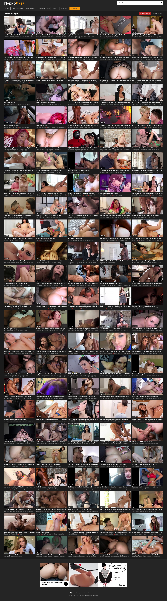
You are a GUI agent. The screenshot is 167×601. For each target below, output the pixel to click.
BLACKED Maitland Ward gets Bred (47, 487)
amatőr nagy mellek (55, 330)
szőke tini (6, 353)
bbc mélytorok (55, 217)
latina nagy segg (41, 556)
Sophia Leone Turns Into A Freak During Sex (17, 306)
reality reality (54, 353)
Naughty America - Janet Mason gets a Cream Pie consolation (83, 261)
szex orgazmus (72, 59)
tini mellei (39, 376)
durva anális (58, 127)
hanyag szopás (112, 489)
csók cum (116, 195)
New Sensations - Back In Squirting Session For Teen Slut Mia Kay (115, 396)
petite (87, 59)
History (55, 8)
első (72, 172)
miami (148, 489)
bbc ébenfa (25, 127)
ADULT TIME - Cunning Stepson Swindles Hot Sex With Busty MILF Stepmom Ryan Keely (147, 125)
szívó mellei (150, 556)
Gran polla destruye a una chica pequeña (113, 555)
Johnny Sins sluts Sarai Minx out (46, 238)
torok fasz (144, 149)
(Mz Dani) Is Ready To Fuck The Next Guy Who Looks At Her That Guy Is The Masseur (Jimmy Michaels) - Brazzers (147, 35)
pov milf (117, 308)
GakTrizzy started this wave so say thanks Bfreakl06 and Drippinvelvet (147, 487)
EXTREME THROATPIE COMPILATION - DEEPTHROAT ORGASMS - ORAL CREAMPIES (115, 374)
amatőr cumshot (43, 330)
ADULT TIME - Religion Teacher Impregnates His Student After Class (147, 102)
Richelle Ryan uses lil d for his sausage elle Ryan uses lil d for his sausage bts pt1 (115, 532)
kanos (20, 556)
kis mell (85, 398)
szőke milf (41, 217)
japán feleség (54, 511)
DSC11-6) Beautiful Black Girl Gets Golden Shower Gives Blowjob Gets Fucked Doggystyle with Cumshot (115, 261)
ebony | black (151, 149)
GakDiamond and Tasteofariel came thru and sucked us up (83, 487)
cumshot (6, 37)
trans (85, 217)
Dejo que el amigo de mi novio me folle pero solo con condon (51, 306)
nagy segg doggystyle (146, 82)
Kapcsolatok (88, 593)
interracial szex (136, 104)
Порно (9, 3)
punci (92, 37)
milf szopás (13, 37)
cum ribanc (62, 511)
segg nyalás (71, 263)
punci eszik (142, 172)
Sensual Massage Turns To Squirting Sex (145, 374)
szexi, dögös (20, 421)
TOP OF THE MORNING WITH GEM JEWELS (49, 193)
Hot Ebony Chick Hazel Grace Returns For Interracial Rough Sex (147, 148)
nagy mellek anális (157, 59)
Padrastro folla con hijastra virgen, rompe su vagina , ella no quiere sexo (19, 57)
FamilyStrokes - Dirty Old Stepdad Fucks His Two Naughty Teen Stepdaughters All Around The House (147, 193)
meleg (84, 330)
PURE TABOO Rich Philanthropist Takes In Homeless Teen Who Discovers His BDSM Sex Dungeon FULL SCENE (51, 351)
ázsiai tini (126, 443)
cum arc (119, 398)
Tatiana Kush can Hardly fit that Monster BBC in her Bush (51, 283)
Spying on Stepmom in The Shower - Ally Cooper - (115, 306)
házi (22, 466)
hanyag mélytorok (92, 330)
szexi (110, 104)
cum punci (125, 398)
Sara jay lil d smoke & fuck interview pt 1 (48, 215)
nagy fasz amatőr (87, 511)
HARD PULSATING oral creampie (142, 442)
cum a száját (152, 217)
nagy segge (24, 149)
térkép (130, 127)
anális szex (7, 489)
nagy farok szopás (111, 240)
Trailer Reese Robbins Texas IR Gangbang (145, 215)
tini (37, 217)
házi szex (141, 59)
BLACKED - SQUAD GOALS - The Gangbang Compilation (19, 80)
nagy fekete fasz (81, 240)
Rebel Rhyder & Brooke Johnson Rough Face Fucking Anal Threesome (19, 442)
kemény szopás (105, 353)
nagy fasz (26, 172)
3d (4, 104)
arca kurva (44, 82)
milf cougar (111, 511)
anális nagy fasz (105, 82)
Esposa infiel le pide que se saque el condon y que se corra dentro (83, 57)
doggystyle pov (118, 353)
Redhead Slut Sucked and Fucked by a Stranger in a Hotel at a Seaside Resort (51, 329)
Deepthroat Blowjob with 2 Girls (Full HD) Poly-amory (51, 80)
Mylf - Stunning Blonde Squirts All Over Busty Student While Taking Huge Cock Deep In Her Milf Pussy (83, 35)
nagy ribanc (152, 511)
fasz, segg (28, 443)
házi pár (13, 149)
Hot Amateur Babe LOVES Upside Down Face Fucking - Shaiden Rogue (19, 170)
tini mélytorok (136, 195)
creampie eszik (145, 195)
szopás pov (81, 556)
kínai (92, 149)
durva (112, 82)
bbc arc (125, 466)
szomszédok (8, 127)
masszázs (148, 59)
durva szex (54, 37)
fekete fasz (93, 240)
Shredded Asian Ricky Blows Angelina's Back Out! (115, 442)
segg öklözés (8, 285)
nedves (102, 489)
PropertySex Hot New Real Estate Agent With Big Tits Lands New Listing (115, 102)
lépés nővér (109, 37)
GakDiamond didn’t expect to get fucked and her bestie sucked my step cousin (83, 329)
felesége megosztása (42, 511)
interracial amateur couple (147, 376)
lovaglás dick (86, 127)
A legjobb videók (18, 8)
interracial (71, 149)
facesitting (83, 466)
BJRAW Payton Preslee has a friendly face (49, 170)
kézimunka (20, 37)
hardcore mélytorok (138, 330)
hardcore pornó (104, 217)
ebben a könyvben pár (111, 127)
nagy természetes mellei (66, 195)
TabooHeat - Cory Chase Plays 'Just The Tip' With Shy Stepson (19, 193)
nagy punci (159, 37)
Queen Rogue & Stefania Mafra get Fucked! (113, 464)
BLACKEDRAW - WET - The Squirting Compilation (115, 57)
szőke (5, 82)
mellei (159, 104)
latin (5, 217)
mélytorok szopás (30, 37)
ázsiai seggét (58, 376)
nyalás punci (161, 353)
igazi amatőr (17, 511)
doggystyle (135, 82)
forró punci (135, 376)
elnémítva (55, 263)
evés (21, 240)
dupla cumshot (96, 104)
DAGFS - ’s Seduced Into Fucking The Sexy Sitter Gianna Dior (83, 351)
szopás (9, 59)
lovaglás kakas (24, 82)
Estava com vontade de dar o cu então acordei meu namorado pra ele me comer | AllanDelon (147, 57)
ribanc (130, 217)
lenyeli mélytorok (142, 217)
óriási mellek (151, 37)
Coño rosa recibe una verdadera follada (48, 148)
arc (69, 104)
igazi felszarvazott (110, 556)
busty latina (10, 217)
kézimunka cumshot (89, 353)
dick (126, 240)
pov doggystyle (17, 308)
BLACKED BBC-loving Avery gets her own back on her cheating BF (51, 419)
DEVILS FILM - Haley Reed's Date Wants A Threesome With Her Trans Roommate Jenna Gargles (83, 102)
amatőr (91, 59)
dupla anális (157, 263)
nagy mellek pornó (115, 217)
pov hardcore (128, 353)
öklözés (27, 285)
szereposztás (86, 443)
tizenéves (118, 82)
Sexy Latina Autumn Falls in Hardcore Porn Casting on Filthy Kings (19, 374)
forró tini (112, 443)
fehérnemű (143, 421)
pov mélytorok (20, 285)
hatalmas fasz (47, 195)
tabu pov (146, 534)
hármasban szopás (76, 104)
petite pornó (160, 376)
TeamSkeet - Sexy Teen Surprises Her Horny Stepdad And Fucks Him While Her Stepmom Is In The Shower (19, 351)
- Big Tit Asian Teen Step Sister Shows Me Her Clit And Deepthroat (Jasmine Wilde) (51, 374)
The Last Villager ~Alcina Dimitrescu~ (144, 306)
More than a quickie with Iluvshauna (15, 419)
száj (59, 263)
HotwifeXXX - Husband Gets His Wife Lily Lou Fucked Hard (147, 170)
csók (161, 127)
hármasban (135, 511)
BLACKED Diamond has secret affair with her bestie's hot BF (83, 125)
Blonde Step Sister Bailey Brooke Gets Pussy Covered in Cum (115, 35)
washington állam (93, 489)
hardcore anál (40, 263)
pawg (151, 534)
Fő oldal (7, 8)
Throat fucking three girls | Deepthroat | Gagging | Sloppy (83, 306)
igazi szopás (16, 59)
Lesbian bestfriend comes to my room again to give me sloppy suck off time (51, 396)
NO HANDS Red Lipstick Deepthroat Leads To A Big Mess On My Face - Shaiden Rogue (83, 419)
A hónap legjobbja (44, 8)
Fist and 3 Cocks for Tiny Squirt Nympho (144, 464)
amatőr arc (79, 421)
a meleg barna (72, 127)
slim (69, 172)
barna (11, 240)
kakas (84, 285)
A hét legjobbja (30, 8)
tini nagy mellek (137, 285)
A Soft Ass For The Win (75, 238)
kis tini (44, 353)
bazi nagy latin (18, 217)
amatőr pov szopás (22, 263)
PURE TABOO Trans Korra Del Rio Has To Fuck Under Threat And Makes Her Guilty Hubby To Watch (83, 215)
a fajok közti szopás (106, 149)
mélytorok (9, 104)
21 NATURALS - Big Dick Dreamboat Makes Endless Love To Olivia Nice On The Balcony (147, 80)
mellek (16, 534)
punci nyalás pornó (30, 489)
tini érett (79, 353)
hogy (82, 217)
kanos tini (157, 556)
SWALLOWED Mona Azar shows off (79, 374)
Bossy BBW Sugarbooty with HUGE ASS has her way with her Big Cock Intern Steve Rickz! (51, 57)
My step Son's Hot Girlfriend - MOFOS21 (112, 283)
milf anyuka (110, 308)
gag (82, 308)
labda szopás (151, 421)
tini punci (38, 353)
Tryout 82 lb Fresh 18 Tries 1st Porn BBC (48, 464)
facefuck (19, 172)
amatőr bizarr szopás (158, 240)
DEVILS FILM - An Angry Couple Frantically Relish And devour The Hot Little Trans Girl (19, 238)
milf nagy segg (75, 37)
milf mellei (135, 127)
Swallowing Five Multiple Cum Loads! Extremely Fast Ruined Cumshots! (83, 283)
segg (57, 59)
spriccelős (113, 398)
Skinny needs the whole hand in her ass (16, 283)
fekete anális (136, 263)
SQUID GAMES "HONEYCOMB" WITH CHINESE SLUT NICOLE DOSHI (83, 148)
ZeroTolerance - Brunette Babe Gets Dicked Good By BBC (83, 396)
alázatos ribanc (76, 511)
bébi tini (70, 421)
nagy (104, 37)
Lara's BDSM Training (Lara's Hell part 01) (49, 261)
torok (37, 37)
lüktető (144, 443)
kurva (69, 511)
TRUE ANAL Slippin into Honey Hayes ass (145, 396)
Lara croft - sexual (9, 102)
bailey (116, 37)
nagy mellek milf (19, 195)
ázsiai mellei (146, 104)
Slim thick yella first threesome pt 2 (79, 170)
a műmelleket (91, 263)
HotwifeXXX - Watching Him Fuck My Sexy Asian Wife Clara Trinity (51, 509)
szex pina (62, 59)
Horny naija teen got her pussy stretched (145, 555)
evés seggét (25, 353)
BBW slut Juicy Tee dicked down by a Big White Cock (19, 148)
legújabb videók (157, 13)
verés (10, 308)
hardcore (135, 59)
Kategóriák (64, 8)
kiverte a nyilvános (114, 330)
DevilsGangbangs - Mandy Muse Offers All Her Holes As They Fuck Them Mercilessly (147, 261)
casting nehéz (27, 308)
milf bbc (111, 534)
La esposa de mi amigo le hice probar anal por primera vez (115, 80)
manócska (119, 59)
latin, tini (102, 172)
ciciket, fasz (58, 443)
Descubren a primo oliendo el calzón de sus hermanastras (19, 215)
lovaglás (112, 59)
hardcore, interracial (10, 421)
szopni (44, 172)
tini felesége (78, 285)
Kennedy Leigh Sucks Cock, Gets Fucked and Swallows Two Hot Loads (115, 351)
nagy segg (90, 376)
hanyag (142, 511)
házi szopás (24, 59)
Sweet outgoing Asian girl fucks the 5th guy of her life (83, 442)
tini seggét (105, 534)
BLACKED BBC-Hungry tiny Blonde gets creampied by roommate (115, 148)
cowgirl (146, 398)
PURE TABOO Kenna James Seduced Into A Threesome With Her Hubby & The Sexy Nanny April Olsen (83, 464)
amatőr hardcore (91, 556)
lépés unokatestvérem (75, 330)
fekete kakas (104, 104)
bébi (5, 172)
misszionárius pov (54, 285)
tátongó (13, 489)
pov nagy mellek (12, 376)
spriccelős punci (85, 37)
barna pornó (20, 489)
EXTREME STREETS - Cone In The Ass (111, 329)
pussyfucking (44, 149)
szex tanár (153, 104)
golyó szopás (87, 104)
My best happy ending (10, 329)
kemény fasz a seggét (14, 443)
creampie (71, 285)
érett (13, 285)
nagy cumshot (117, 466)
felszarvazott (56, 149)
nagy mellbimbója (158, 82)
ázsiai (89, 149)
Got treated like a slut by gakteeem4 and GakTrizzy (147, 509)
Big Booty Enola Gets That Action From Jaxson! (147, 238)
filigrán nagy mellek (80, 149)
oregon (77, 489)
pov (101, 37)
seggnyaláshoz (34, 353)
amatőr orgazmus (121, 556)
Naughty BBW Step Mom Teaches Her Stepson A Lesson (115, 215)
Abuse (95, 593)
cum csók (103, 376)
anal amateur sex (41, 127)
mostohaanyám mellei (31, 195)
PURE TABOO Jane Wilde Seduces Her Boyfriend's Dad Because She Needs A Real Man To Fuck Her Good (147, 283)
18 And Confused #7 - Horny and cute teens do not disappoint (83, 193)
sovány (52, 466)
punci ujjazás (22, 398)
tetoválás (50, 172)
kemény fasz (136, 149)
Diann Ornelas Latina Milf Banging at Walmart (114, 419)
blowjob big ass (149, 330)
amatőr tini (81, 59)
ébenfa (122, 104)
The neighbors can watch (11, 125)
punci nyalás (33, 82)
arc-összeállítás (105, 59)
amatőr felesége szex (13, 466)
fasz (49, 82)
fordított (28, 398)
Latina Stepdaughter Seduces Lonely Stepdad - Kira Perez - (115, 170)
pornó (102, 127)
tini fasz (6, 308)
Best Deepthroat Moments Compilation (16, 261)
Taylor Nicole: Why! (42, 125)
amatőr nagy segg (117, 285)
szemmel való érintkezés (94, 285)
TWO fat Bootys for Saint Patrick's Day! (48, 555)
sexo (5, 59)
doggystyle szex (8, 195)
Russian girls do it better (11, 555)
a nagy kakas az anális (128, 82)
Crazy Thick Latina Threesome (45, 102)
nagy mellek (62, 37)
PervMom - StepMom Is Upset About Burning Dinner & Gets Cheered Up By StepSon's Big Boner (19, 35)
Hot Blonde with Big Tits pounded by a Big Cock (83, 555)
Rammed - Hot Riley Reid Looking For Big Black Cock (115, 238)
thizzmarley (83, 489)
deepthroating (128, 149)
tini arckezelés (79, 195)
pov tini (53, 82)
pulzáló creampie (152, 443)
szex (157, 149)
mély (92, 127)
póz (157, 421)
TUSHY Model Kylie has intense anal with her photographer (147, 419)
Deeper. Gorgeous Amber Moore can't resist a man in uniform (19, 396)
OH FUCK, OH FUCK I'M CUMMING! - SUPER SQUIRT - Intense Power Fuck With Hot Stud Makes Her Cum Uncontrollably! (19, 509)
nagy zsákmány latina (63, 556)
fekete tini (135, 240)
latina (5, 376)
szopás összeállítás (14, 82)
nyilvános (124, 330)
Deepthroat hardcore (42, 532)
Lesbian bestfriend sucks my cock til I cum (113, 487)
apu (106, 489)
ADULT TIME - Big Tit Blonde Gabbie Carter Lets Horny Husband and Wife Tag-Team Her (51, 442)
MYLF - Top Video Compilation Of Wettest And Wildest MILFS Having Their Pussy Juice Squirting (115, 509)
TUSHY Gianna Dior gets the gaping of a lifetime (83, 532)
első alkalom (150, 172)
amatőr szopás (11, 172)
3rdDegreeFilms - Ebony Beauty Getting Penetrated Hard (19, 532)
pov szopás (56, 172)
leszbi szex (50, 127)
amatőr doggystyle (41, 59)
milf (69, 37)
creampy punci (120, 172)
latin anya (125, 217)
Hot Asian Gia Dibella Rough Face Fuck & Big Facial (51, 35)
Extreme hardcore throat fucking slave (80, 509)
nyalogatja (161, 195)
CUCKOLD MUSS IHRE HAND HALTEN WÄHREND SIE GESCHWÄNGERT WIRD (147, 329)
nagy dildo (15, 104)
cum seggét (7, 149)
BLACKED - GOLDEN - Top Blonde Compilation (82, 80)
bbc (20, 127)
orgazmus (109, 172)
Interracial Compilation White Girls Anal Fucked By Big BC (19, 487)
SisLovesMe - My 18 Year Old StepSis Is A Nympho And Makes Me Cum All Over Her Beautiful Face (147, 532)
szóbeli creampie (123, 489)
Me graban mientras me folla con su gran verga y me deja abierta (19, 464)
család (126, 285)
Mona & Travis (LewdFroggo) (109, 193)
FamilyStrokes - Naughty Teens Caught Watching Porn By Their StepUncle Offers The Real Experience (147, 351)
